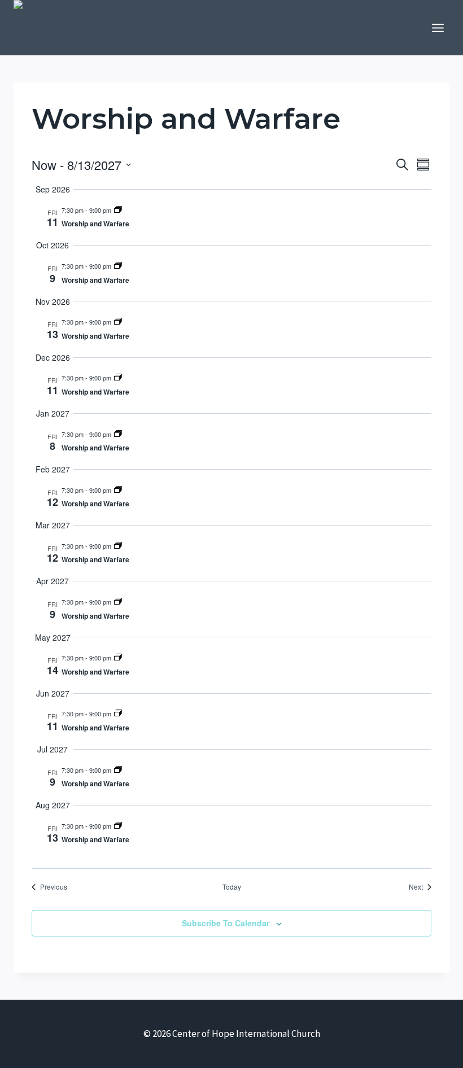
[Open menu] (437, 27)
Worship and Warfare (95, 223)
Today (231, 886)
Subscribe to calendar (225, 923)
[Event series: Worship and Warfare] (118, 210)
